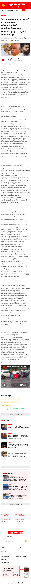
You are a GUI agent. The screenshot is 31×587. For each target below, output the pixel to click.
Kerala (3, 15)
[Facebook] (14, 521)
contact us (19, 414)
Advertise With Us (6, 556)
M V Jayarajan (15, 402)
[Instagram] (4, 521)
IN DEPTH (17, 10)
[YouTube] (2, 521)
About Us (3, 551)
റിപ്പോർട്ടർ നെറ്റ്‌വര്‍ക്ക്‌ (12, 59)
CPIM (19, 399)
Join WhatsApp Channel (17, 408)
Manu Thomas (6, 405)
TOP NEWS (10, 10)
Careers (18, 554)
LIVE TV (17, 551)
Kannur (13, 399)
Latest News (5, 399)
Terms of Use (5, 562)
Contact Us (4, 554)
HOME (2, 10)
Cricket (11, 476)
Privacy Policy (5, 559)
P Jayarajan (5, 402)
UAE (10, 485)
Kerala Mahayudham (21, 556)
